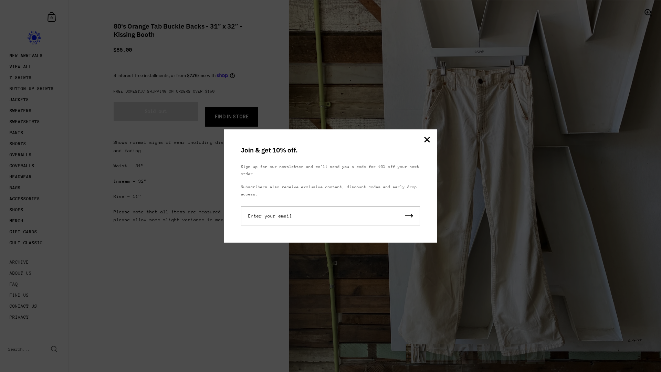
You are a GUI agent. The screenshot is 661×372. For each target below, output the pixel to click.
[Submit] (409, 215)
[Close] (427, 140)
